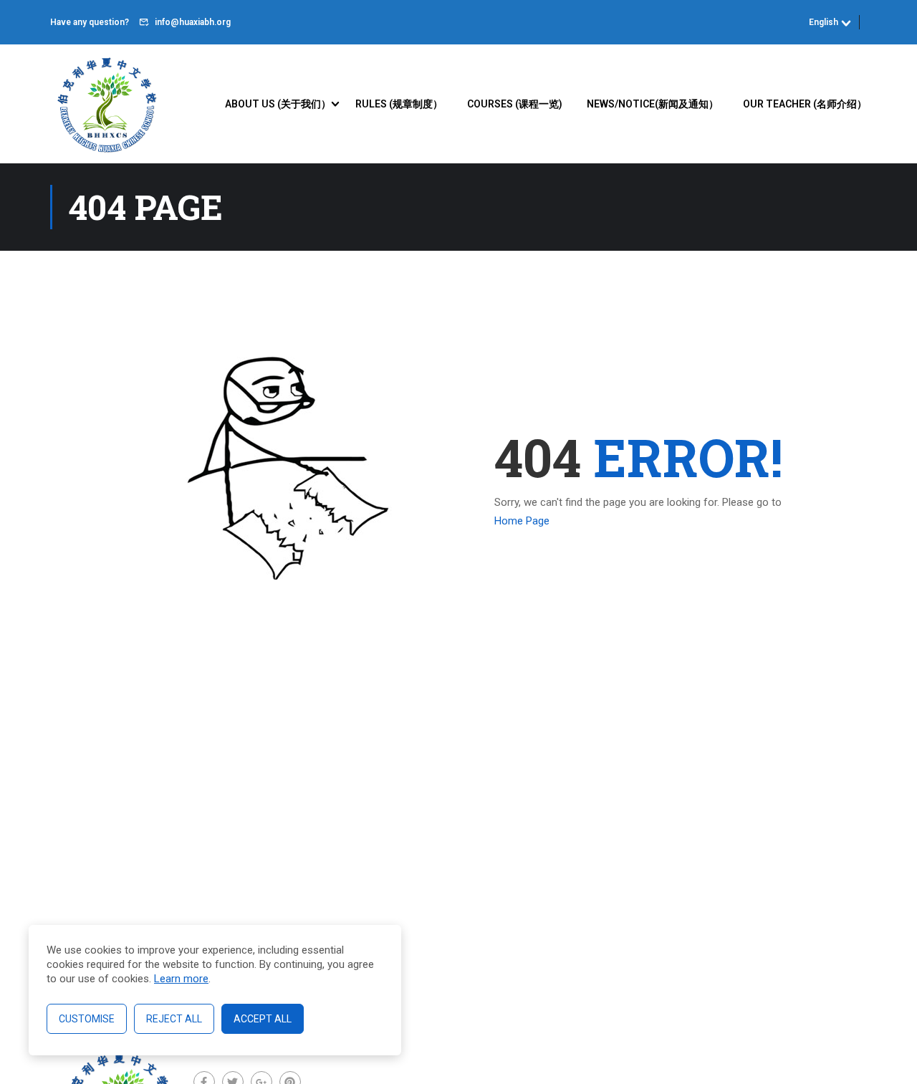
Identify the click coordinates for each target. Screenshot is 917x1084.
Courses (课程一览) (514, 104)
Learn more (181, 978)
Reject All (174, 1019)
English (823, 22)
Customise (87, 1019)
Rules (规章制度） (399, 104)
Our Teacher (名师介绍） (805, 104)
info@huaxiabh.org (193, 22)
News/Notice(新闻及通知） (653, 104)
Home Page (521, 520)
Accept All (263, 1019)
